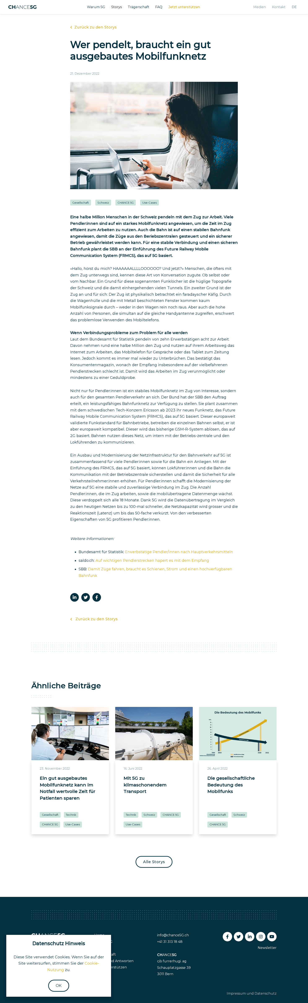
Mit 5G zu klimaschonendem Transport (145, 784)
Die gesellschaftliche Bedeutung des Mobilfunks (231, 784)
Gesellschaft (80, 202)
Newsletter (267, 948)
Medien (259, 7)
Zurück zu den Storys (95, 27)
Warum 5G (96, 7)
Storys (116, 7)
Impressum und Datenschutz (252, 993)
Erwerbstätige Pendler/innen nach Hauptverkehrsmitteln (179, 552)
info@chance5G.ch (173, 935)
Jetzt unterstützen (184, 7)
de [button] (294, 7)
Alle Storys (154, 862)
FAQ (158, 7)
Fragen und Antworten (113, 961)
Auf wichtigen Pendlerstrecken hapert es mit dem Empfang (152, 560)
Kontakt (279, 7)
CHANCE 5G (126, 202)
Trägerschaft (138, 7)
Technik (71, 814)
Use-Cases (149, 202)
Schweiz (103, 202)
